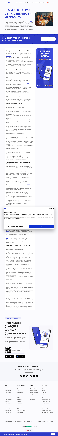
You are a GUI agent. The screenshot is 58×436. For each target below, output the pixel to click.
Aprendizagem (22, 2)
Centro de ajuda (45, 397)
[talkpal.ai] (8, 3)
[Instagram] (21, 376)
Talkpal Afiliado (32, 399)
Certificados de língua (21, 406)
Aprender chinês (7, 406)
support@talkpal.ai (29, 372)
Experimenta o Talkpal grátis (48, 39)
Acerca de (44, 388)
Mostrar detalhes (48, 222)
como (31, 21)
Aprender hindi (7, 408)
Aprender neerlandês (8, 399)
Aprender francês (8, 392)
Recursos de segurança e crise (47, 405)
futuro (28, 184)
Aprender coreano (8, 412)
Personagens (19, 394)
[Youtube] (27, 376)
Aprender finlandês (8, 403)
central (7, 238)
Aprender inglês (7, 388)
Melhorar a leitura (20, 412)
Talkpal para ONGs (33, 394)
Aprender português (8, 414)
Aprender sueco (7, 401)
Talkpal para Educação (34, 388)
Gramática (19, 388)
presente (8, 231)
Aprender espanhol (8, 390)
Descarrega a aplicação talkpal (13, 318)
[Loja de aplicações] (9, 356)
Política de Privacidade (46, 399)
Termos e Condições (45, 403)
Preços (43, 394)
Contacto (43, 395)
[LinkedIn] (34, 376)
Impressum (44, 414)
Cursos (18, 390)
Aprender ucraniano (8, 397)
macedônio (10, 23)
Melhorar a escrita (20, 414)
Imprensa (44, 392)
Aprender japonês (8, 410)
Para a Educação (35, 2)
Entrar (44, 2)
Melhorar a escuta (20, 408)
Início (17, 2)
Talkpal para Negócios (33, 390)
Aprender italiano (8, 394)
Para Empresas (28, 2)
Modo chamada (19, 399)
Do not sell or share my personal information (16, 226)
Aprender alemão (8, 395)
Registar (41, 2)
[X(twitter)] (37, 376)
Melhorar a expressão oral (21, 410)
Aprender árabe (7, 405)
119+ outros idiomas (8, 415)
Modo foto (19, 397)
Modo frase (19, 401)
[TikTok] (24, 376)
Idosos (9, 151)
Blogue (43, 390)
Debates (18, 395)
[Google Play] (20, 356)
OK (41, 226)
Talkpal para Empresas (34, 392)
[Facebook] (30, 376)
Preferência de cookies (46, 401)
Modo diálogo (19, 405)
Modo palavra (19, 403)
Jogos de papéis (20, 392)
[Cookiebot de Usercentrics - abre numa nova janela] (49, 208)
